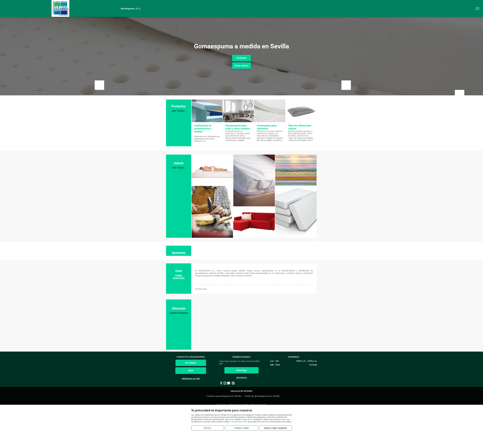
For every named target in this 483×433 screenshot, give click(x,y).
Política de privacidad (238, 404)
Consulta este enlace (239, 421)
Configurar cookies (241, 428)
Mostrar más (201, 288)
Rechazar (207, 428)
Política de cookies (258, 404)
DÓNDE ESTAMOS (179, 313)
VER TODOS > (179, 111)
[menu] (477, 8)
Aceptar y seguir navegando (275, 428)
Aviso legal (221, 404)
